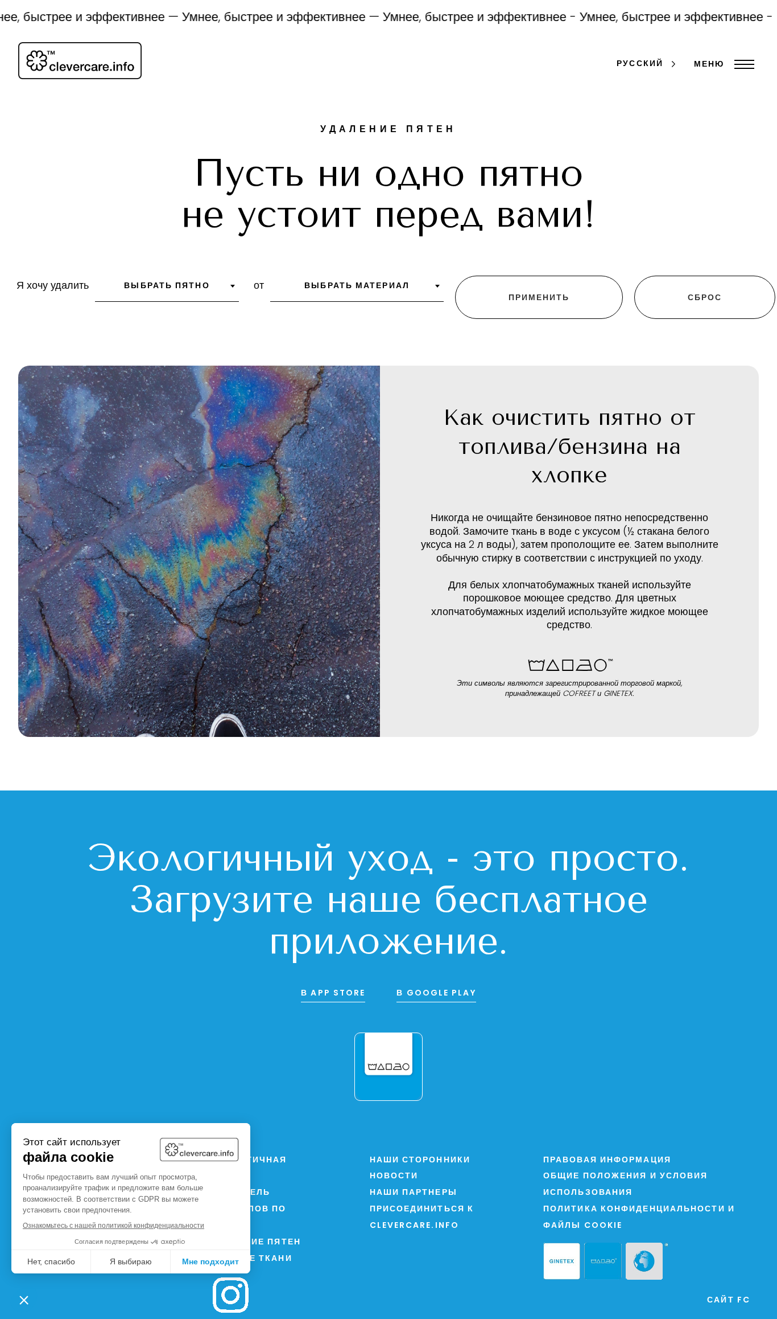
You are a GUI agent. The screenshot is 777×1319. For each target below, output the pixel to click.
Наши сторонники (420, 1160)
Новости (394, 1176)
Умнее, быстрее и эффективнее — (268, 18)
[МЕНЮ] (741, 64)
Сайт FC (728, 1300)
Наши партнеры (413, 1193)
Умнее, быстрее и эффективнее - (467, 18)
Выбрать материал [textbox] (357, 286)
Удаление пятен (256, 1242)
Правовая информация (607, 1160)
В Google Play (436, 993)
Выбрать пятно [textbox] (166, 286)
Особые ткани (252, 1259)
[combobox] (167, 290)
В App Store (333, 993)
